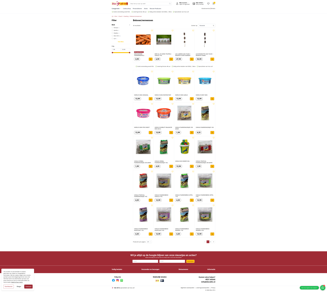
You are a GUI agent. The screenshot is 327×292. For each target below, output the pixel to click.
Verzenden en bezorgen (150, 269)
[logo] (113, 288)
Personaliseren (137, 8)
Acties (146, 8)
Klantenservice (206, 8)
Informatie (211, 269)
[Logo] (120, 3)
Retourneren (183, 269)
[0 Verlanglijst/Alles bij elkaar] (208, 3)
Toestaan (28, 286)
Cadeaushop (127, 8)
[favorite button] (152, 30)
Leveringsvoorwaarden (202, 288)
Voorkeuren (8, 286)
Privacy (213, 288)
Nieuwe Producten (155, 8)
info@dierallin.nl (208, 282)
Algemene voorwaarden (187, 288)
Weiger (19, 286)
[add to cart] (151, 59)
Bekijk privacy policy (17, 282)
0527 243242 (210, 279)
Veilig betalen (117, 269)
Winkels (213, 8)
